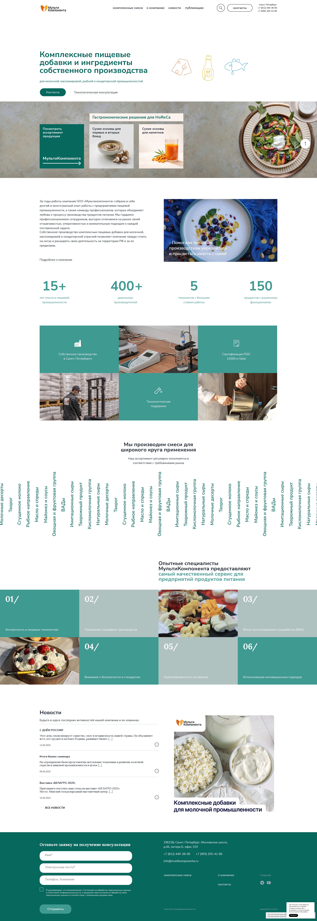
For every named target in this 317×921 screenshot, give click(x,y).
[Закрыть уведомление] (313, 903)
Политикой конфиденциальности (64, 892)
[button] (96, 92)
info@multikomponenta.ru (181, 861)
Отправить (55, 909)
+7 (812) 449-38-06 (177, 854)
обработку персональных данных (114, 890)
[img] (161, 146)
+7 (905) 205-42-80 (209, 854)
